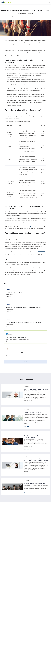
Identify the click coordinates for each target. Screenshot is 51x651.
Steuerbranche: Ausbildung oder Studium (13, 224)
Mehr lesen (27, 403)
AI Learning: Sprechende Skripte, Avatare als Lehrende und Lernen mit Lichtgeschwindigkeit (36, 459)
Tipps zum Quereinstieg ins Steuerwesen (34, 483)
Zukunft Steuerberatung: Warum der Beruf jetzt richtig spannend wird (36, 436)
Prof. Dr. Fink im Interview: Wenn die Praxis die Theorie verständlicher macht (36, 390)
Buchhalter (23, 226)
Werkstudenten (41, 251)
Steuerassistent (29, 226)
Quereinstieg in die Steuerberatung (33, 412)
